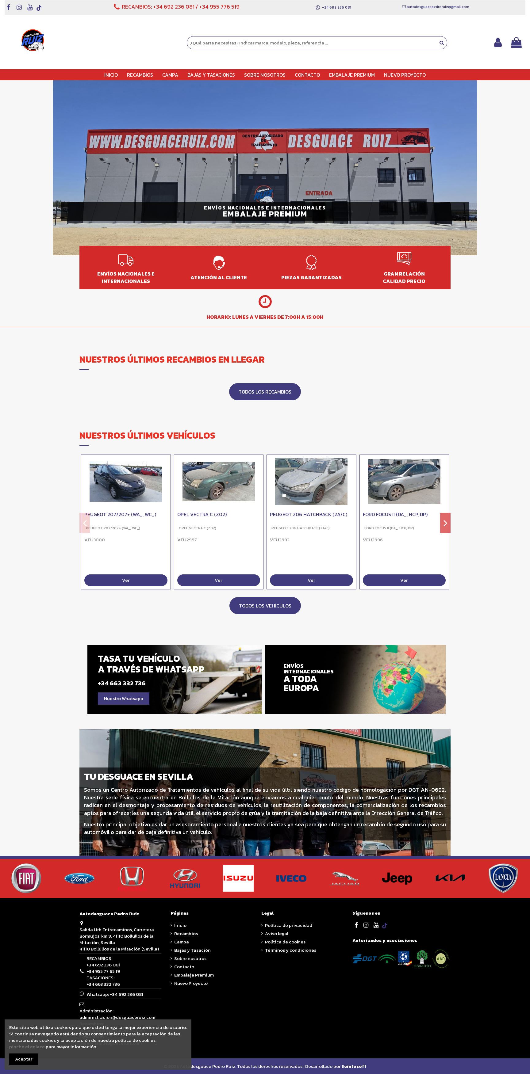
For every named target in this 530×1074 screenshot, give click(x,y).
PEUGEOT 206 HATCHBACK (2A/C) (308, 514)
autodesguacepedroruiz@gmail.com (438, 7)
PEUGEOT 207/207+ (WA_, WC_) (120, 514)
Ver (125, 580)
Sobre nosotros (190, 958)
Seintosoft (354, 1066)
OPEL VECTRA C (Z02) (202, 514)
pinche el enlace (27, 1046)
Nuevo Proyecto (191, 983)
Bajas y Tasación (192, 950)
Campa (181, 942)
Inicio (180, 925)
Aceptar (23, 1058)
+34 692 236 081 (173, 6)
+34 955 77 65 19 (103, 971)
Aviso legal (276, 933)
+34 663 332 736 (103, 984)
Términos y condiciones (290, 950)
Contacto (184, 966)
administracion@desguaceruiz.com (117, 1017)
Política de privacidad (288, 925)
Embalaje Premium (194, 975)
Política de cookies (285, 942)
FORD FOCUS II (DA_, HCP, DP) (395, 514)
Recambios (186, 933)
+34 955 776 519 (219, 6)
